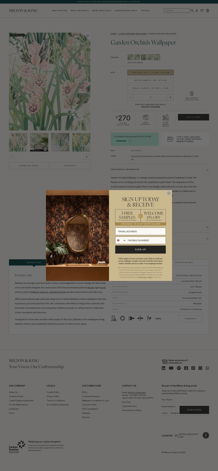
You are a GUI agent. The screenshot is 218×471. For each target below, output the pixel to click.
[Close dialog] (169, 193)
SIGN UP (140, 249)
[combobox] (120, 240)
